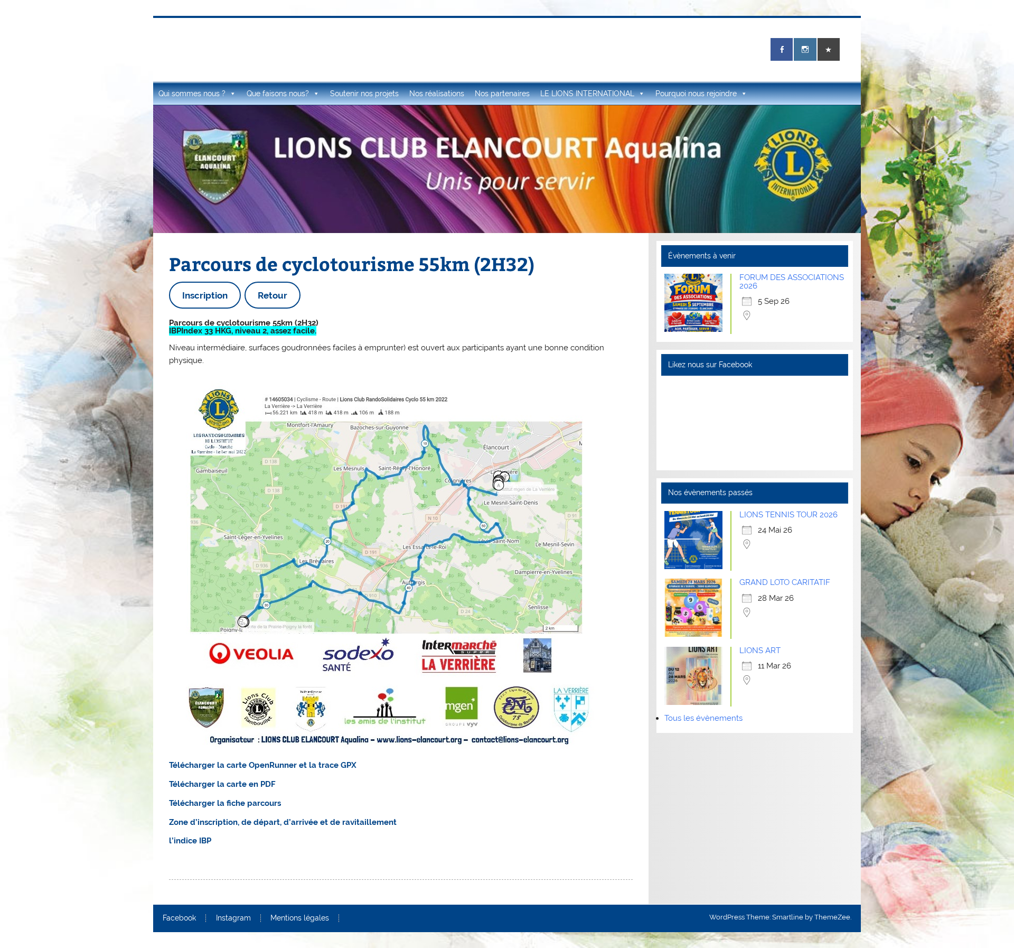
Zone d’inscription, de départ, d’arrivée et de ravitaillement (283, 822)
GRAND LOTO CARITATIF (784, 582)
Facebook (179, 918)
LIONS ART (760, 650)
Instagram (233, 918)
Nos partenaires (502, 93)
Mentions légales (299, 918)
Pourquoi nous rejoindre (696, 93)
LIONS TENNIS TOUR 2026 (788, 514)
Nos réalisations (436, 93)
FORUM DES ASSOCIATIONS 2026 (791, 281)
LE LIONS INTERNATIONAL (587, 93)
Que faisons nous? (278, 93)
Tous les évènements (703, 718)
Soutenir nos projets (364, 93)
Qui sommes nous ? (192, 93)
